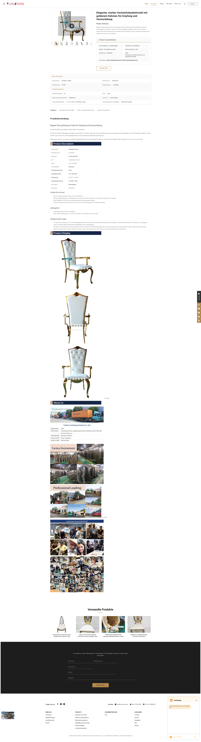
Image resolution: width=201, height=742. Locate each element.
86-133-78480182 (150, 704)
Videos (162, 3)
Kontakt (47, 723)
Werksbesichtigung (50, 717)
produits (137, 717)
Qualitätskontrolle (50, 720)
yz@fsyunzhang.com (122, 704)
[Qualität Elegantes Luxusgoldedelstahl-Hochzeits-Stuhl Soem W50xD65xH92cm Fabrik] (139, 624)
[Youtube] (61, 704)
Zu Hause (137, 714)
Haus (146, 3)
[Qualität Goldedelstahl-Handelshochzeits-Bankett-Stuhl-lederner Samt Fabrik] (62, 624)
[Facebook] (58, 704)
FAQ (106, 714)
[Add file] (171, 737)
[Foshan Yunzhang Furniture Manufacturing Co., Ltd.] (15, 3)
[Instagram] (64, 704)
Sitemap (137, 725)
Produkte (154, 3)
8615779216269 (136, 704)
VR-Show (169, 3)
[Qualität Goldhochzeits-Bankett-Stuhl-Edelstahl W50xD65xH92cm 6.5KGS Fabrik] (113, 624)
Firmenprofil (48, 714)
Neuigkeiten (137, 720)
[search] (184, 4)
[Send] (195, 737)
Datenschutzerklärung (126, 735)
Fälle (136, 723)
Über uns (178, 3)
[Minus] (196, 700)
